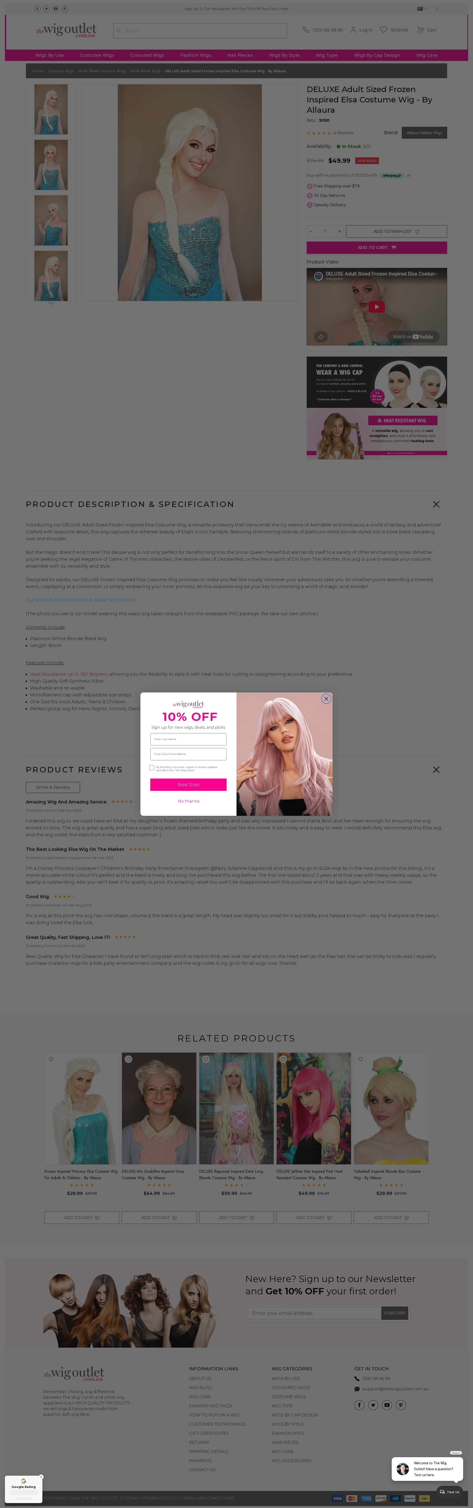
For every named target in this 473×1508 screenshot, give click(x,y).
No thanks (188, 801)
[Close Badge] (38, 1476)
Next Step (188, 784)
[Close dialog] (326, 698)
